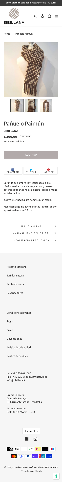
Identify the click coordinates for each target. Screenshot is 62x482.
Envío (10, 330)
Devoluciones (14, 338)
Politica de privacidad (19, 347)
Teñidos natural (15, 275)
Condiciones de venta (19, 312)
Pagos (10, 321)
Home (7, 33)
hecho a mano (31, 226)
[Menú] (56, 16)
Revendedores (15, 292)
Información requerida (31, 240)
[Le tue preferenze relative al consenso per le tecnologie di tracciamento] (56, 476)
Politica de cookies (17, 356)
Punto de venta (15, 284)
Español (30, 431)
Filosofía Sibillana (16, 266)
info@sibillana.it (16, 380)
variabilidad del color (31, 233)
